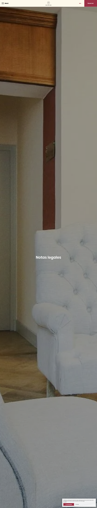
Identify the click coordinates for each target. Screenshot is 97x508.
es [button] (80, 3)
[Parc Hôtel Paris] (48, 3)
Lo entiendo (69, 504)
